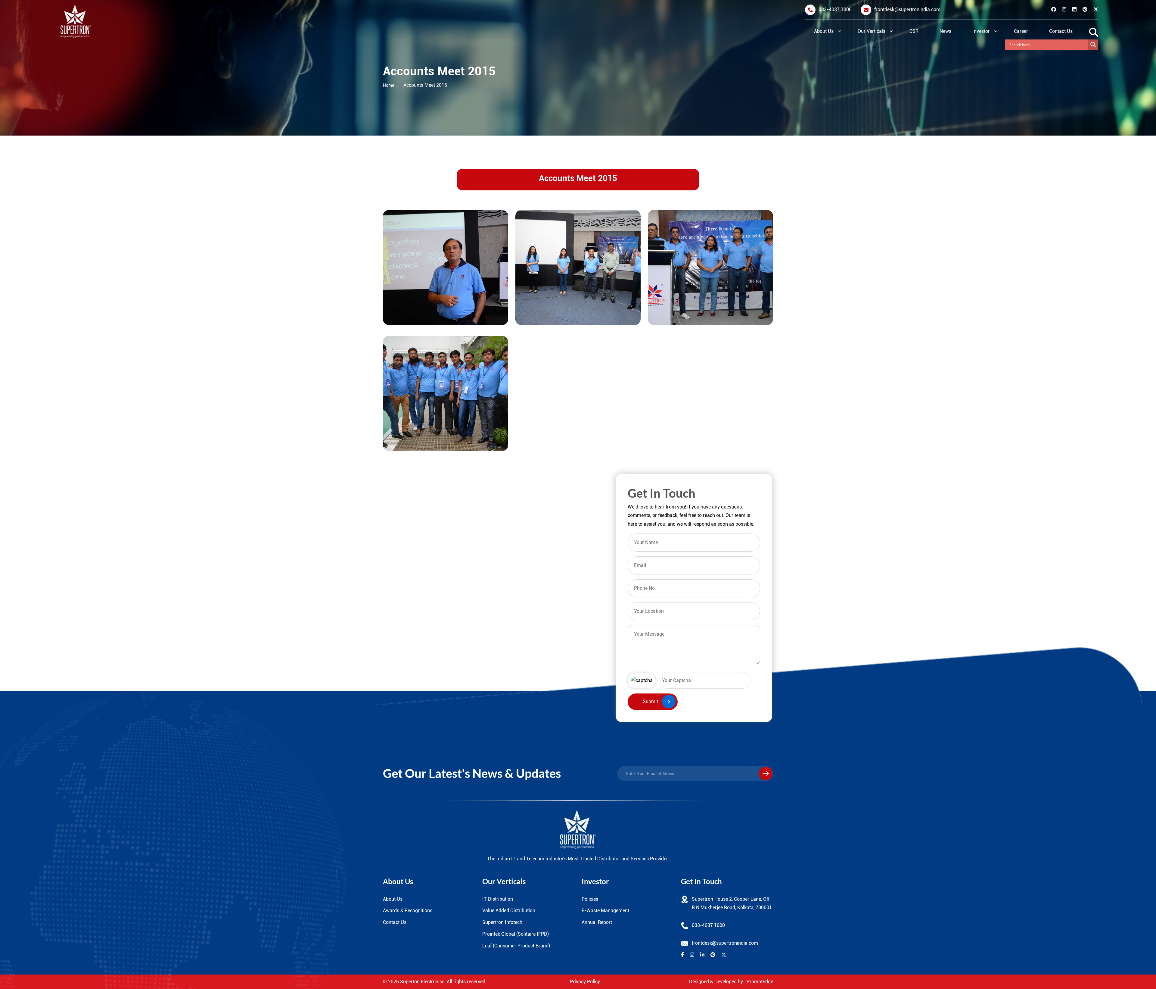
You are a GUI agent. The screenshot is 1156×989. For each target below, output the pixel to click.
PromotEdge (760, 981)
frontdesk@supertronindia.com (907, 9)
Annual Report (597, 922)
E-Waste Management (605, 910)
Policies (590, 899)
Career (1021, 31)
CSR (913, 31)
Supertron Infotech (502, 922)
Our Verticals (871, 31)
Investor (981, 31)
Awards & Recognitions (407, 910)
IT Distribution (497, 899)
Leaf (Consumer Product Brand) (516, 946)
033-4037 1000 (835, 9)
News (945, 31)
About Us (824, 31)
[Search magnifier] (1093, 44)
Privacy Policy (585, 981)
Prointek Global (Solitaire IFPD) (515, 934)
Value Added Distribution (508, 910)
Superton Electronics (422, 981)
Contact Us (1061, 31)
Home (388, 85)
